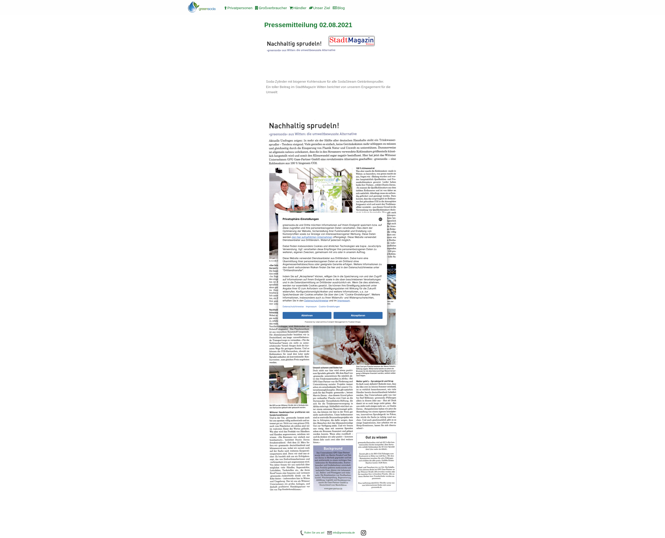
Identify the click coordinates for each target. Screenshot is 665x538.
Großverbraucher (273, 8)
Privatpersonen (239, 8)
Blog (341, 8)
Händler (299, 8)
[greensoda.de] (202, 7)
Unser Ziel (321, 8)
